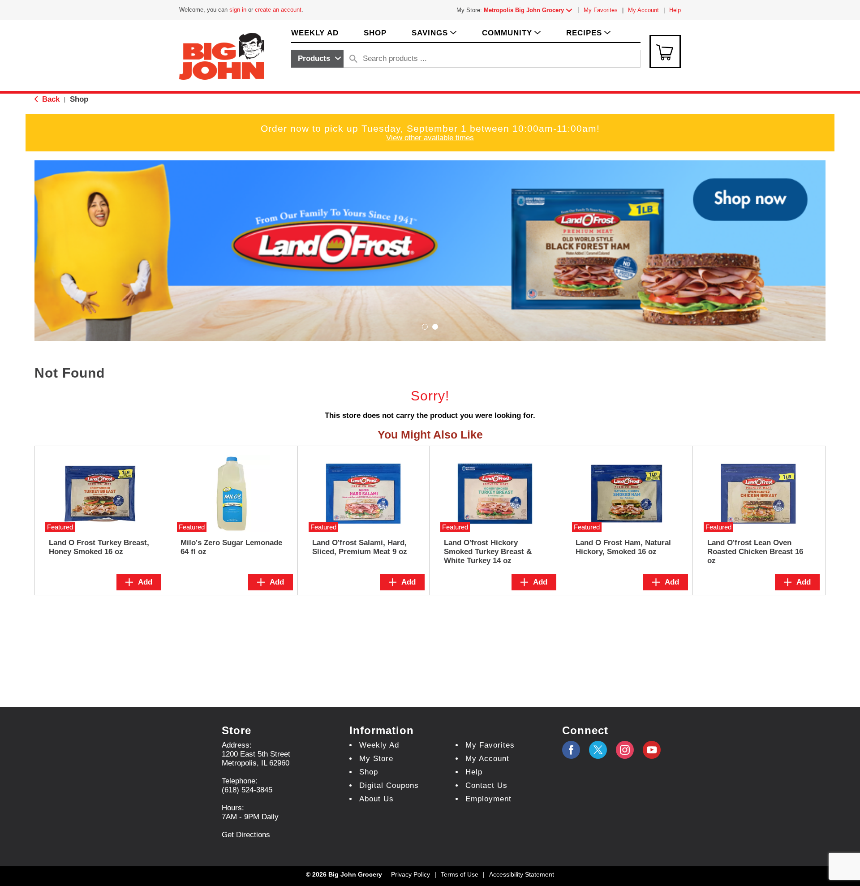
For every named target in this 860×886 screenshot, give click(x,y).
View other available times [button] (430, 137)
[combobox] (317, 59)
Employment (488, 799)
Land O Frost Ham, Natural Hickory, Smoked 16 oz (623, 547)
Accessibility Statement (521, 874)
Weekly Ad (379, 745)
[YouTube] (625, 750)
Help (675, 10)
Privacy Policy (410, 874)
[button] (530, 10)
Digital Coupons (389, 785)
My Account (643, 10)
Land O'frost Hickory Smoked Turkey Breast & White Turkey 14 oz (488, 551)
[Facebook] (571, 750)
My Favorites (601, 10)
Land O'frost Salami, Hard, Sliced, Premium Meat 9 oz (359, 547)
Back (50, 99)
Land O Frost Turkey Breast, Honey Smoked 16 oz (99, 547)
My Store (376, 758)
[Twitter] (598, 750)
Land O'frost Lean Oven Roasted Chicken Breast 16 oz (755, 551)
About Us (376, 799)
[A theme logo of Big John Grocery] (221, 56)
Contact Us (486, 785)
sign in (237, 9)
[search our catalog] (353, 59)
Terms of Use (459, 874)
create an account (278, 9)
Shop (79, 99)
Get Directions (246, 834)
